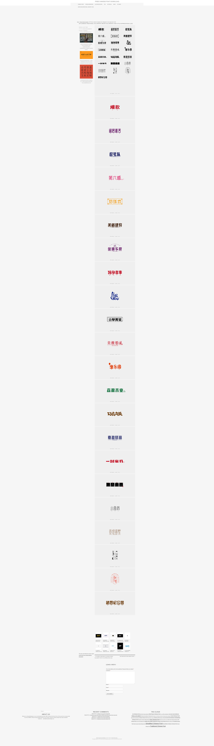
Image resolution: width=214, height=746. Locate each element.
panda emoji (169, 719)
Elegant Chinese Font (143, 717)
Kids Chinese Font (155, 719)
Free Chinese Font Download (107, 1)
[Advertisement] (107, 14)
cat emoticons (176, 714)
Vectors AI (109, 4)
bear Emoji (142, 714)
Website (107, 690)
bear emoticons (146, 714)
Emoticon (152, 717)
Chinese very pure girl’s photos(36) (103, 713)
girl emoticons (171, 717)
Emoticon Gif (156, 717)
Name (107, 684)
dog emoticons (136, 717)
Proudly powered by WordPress (101, 737)
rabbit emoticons (153, 721)
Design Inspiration (89, 4)
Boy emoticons (165, 714)
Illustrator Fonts (98, 4)
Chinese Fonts (81, 4)
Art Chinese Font (136, 714)
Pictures (119, 4)
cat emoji (170, 714)
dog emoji (132, 717)
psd (144, 721)
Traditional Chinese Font (158, 726)
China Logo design (136, 715)
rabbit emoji (147, 721)
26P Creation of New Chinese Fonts (127, 656)
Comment (108, 670)
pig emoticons (141, 721)
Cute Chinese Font (175, 715)
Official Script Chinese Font (163, 719)
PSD (105, 4)
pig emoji (137, 721)
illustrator (139, 719)
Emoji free (149, 717)
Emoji (114, 4)
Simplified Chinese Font (154, 723)
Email (107, 687)
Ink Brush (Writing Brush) (145, 719)
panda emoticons (174, 719)
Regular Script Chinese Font (162, 721)
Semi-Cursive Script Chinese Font (139, 723)
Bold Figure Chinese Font (154, 714)
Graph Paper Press (114, 737)
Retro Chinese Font (170, 721)
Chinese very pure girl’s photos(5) (104, 716)
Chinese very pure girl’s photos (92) (103, 717)
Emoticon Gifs (161, 717)
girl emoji (166, 717)
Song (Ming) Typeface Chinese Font (170, 723)
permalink (85, 30)
